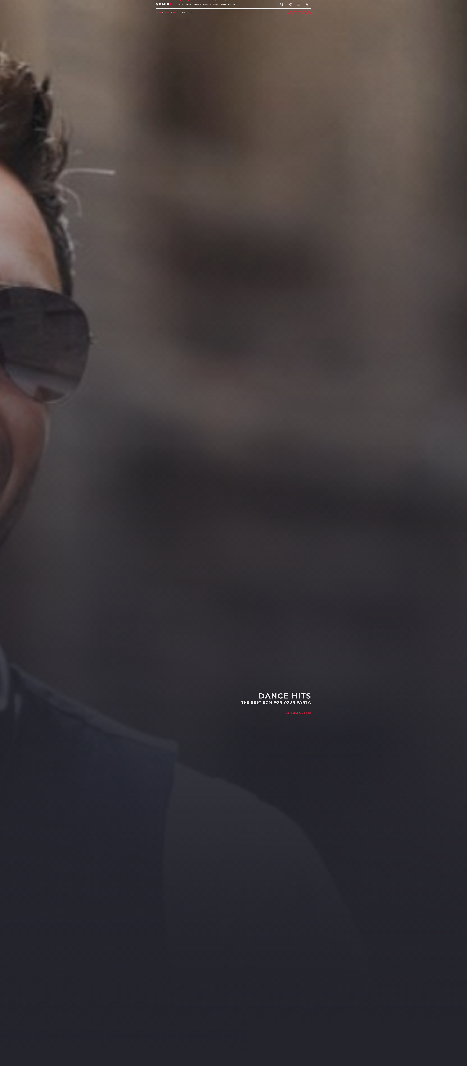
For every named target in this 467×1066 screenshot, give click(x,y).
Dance (175, 12)
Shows (166, 12)
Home (158, 12)
